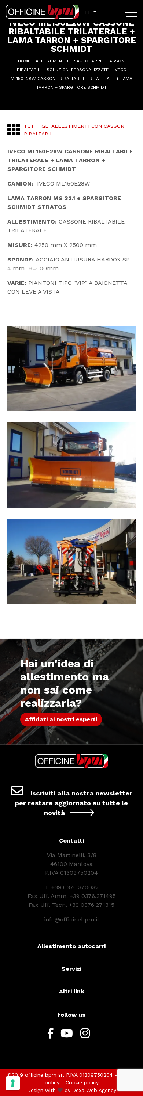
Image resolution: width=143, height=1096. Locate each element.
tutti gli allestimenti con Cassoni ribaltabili (75, 130)
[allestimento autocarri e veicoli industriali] (42, 11)
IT (88, 12)
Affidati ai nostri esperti (61, 719)
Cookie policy (82, 1082)
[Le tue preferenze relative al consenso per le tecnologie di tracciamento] (13, 1083)
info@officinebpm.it (71, 919)
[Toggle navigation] (128, 15)
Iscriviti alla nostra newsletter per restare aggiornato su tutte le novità (73, 803)
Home (24, 61)
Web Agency (101, 1090)
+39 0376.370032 (75, 887)
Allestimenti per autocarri (68, 61)
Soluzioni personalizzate (78, 69)
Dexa (78, 1090)
